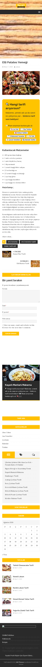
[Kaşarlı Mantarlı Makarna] (21, 373)
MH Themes (20, 662)
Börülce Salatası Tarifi (13, 498)
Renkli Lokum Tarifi (21, 588)
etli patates (12, 242)
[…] (20, 410)
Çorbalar (5, 440)
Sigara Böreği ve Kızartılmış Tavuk (18, 469)
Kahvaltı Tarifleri (29, 140)
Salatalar (5, 444)
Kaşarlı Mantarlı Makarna (14, 472)
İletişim (4, 642)
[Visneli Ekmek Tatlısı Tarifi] (6, 604)
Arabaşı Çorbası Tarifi (13, 480)
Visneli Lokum (18, 577)
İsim (3, 306)
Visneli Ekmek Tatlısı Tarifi (23, 599)
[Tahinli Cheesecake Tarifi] (6, 570)
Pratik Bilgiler (15, 656)
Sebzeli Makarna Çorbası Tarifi (16, 491)
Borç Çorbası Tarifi (12, 483)
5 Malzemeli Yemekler (17, 136)
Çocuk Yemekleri (14, 140)
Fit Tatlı (31, 136)
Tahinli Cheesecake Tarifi (23, 565)
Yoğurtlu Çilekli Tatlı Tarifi (23, 610)
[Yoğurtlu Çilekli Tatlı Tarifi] (6, 615)
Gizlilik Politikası (8, 635)
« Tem (4, 555)
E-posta (5, 312)
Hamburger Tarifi (11, 476)
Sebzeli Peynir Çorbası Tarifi (16, 495)
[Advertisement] (21, 36)
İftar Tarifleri (27, 129)
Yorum (4, 289)
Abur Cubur (6, 432)
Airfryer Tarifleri (22, 133)
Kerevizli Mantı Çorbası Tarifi (16, 487)
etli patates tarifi (29, 242)
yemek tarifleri (10, 246)
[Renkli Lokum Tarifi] (6, 592)
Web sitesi (6, 319)
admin (18, 67)
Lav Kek (15, 129)
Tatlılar (5, 447)
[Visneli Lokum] (6, 581)
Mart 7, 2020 (8, 67)
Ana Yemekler (7, 436)
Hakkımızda (6, 639)
